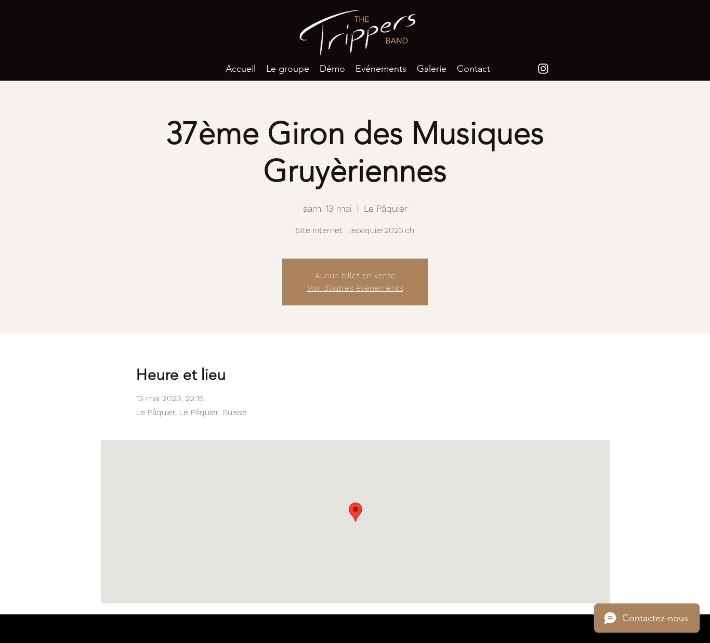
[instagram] (543, 68)
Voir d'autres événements (355, 288)
